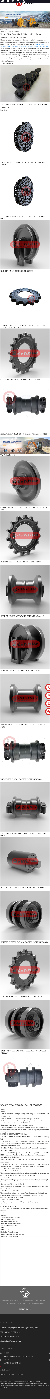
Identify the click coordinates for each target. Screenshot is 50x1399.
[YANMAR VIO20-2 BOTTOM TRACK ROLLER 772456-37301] (24, 698)
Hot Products (30, 1381)
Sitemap (38, 1381)
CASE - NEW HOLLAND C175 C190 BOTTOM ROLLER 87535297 (23, 1052)
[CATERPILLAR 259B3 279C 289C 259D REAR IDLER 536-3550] (24, 481)
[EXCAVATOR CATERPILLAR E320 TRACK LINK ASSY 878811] (24, 135)
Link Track (46, 46)
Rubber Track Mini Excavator (8, 1226)
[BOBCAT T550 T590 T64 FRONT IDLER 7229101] (24, 644)
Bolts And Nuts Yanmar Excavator (14, 1386)
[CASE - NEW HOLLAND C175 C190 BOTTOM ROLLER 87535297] (24, 1024)
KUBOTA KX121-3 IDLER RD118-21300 (16, 271)
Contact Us (20, 1374)
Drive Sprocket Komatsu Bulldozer (10, 1217)
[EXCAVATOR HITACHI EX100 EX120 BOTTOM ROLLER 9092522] (24, 807)
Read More (3, 110)
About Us (11, 1374)
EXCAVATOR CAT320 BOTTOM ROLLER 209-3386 (21, 779)
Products (2, 1374)
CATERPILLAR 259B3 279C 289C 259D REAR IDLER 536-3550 (24, 508)
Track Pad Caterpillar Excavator (9, 1221)
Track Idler (3, 1215)
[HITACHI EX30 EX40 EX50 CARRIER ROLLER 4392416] (24, 861)
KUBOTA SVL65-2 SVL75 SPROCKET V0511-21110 (21, 996)
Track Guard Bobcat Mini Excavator (17, 46)
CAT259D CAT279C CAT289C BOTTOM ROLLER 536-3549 (24, 942)
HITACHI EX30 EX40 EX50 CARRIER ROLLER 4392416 (23, 888)
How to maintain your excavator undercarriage (17, 1125)
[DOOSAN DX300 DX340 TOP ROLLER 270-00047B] (24, 1078)
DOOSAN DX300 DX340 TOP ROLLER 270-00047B (21, 1105)
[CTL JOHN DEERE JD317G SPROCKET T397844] (24, 353)
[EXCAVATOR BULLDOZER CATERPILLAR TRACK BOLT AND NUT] (24, 83)
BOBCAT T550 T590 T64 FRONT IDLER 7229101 (20, 670)
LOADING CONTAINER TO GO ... (13, 1134)
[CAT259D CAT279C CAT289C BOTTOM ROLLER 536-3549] (24, 915)
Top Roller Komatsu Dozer (34, 46)
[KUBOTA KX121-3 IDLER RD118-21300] (24, 244)
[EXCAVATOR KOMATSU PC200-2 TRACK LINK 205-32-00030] (24, 190)
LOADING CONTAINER (12, 1363)
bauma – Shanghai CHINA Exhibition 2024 (18, 1356)
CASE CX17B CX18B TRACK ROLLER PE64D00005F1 (22, 616)
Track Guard (3, 1383)
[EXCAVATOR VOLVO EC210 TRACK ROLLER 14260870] (24, 407)
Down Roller (4, 1388)
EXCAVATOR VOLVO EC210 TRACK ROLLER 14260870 (23, 434)
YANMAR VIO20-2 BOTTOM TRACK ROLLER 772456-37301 (23, 726)
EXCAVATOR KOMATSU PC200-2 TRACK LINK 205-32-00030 (23, 218)
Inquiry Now (23, 1309)
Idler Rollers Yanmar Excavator (9, 1232)
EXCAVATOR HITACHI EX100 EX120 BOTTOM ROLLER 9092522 (24, 834)
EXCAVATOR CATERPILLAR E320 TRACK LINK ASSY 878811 (23, 163)
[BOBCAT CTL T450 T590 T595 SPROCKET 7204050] (24, 535)
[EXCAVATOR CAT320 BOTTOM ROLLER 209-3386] (24, 752)
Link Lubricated (4, 1228)
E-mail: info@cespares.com (10, 1341)
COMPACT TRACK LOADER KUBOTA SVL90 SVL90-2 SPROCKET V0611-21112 (23, 326)
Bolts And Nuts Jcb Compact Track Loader (36, 1386)
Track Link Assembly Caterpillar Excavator (12, 1234)
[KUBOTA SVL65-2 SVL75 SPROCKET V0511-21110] (24, 970)
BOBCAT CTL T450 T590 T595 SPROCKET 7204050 (21, 562)
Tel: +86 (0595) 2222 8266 (10, 1332)
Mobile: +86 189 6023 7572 (10, 1337)
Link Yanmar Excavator (6, 1230)
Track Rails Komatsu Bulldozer (9, 1236)
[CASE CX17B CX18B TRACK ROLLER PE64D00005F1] (24, 589)
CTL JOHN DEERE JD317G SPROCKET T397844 (20, 379)
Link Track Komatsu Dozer (8, 1219)
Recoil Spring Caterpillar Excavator (18, 1383)
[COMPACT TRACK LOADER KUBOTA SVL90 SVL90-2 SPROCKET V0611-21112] (24, 298)
